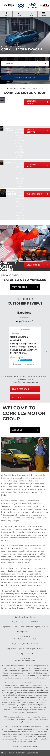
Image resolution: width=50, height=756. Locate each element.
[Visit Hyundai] (32, 5)
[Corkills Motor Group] (8, 5)
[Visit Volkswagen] (21, 5)
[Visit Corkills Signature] (44, 5)
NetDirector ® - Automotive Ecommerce (19, 753)
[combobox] (25, 63)
